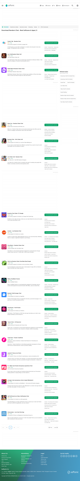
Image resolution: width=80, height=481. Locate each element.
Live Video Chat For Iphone (49, 79)
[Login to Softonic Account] (77, 5)
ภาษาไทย (3, 473)
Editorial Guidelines (5, 462)
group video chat (47, 241)
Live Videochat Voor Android (53, 236)
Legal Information (44, 457)
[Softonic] (10, 5)
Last (55, 427)
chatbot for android (48, 332)
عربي (3, 471)
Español (13, 471)
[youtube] (74, 456)
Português (47, 471)
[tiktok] (66, 456)
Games (48, 5)
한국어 (34, 471)
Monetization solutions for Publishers (26, 456)
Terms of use (43, 459)
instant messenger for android (49, 286)
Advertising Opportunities (26, 463)
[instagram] (64, 456)
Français (17, 471)
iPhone (45, 74)
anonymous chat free (48, 389)
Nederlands (39, 471)
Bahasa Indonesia (22, 471)
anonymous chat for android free (50, 48)
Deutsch (5, 471)
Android (45, 47)
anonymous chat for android (49, 132)
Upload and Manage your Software (26, 459)
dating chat (56, 47)
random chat (50, 47)
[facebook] (61, 456)
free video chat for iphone (49, 419)
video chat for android (48, 61)
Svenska (55, 471)
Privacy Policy (43, 460)
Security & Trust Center (6, 457)
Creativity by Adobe (14, 27)
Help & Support (5, 459)
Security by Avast (23, 27)
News (59, 5)
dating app (53, 50)
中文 (14, 473)
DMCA (42, 455)
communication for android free (50, 146)
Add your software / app (7, 464)
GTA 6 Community (44, 27)
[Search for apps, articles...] (72, 5)
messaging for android (48, 287)
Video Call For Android (48, 63)
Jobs (3, 460)
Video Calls (46, 165)
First (51, 427)
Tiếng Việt (11, 473)
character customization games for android (51, 334)
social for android (47, 135)
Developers (66, 5)
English (9, 471)
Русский (51, 471)
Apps (43, 5)
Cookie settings (44, 464)
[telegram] (76, 456)
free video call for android (53, 401)
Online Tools (4, 466)
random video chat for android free (50, 167)
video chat (46, 227)
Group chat (50, 284)
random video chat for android (50, 149)
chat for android (51, 129)
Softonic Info (4, 455)
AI (54, 5)
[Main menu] (2, 5)
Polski (43, 471)
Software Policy (24, 461)
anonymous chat (47, 50)
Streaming (30, 27)
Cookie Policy (43, 462)
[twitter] (69, 456)
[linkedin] (71, 456)
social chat (53, 254)
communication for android (49, 289)
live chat (52, 361)
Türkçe (7, 473)
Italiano (28, 471)
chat (45, 349)
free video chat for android (49, 130)
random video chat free (52, 74)
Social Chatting (51, 313)
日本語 (31, 471)
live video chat (47, 148)
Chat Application (47, 77)
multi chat (46, 360)
